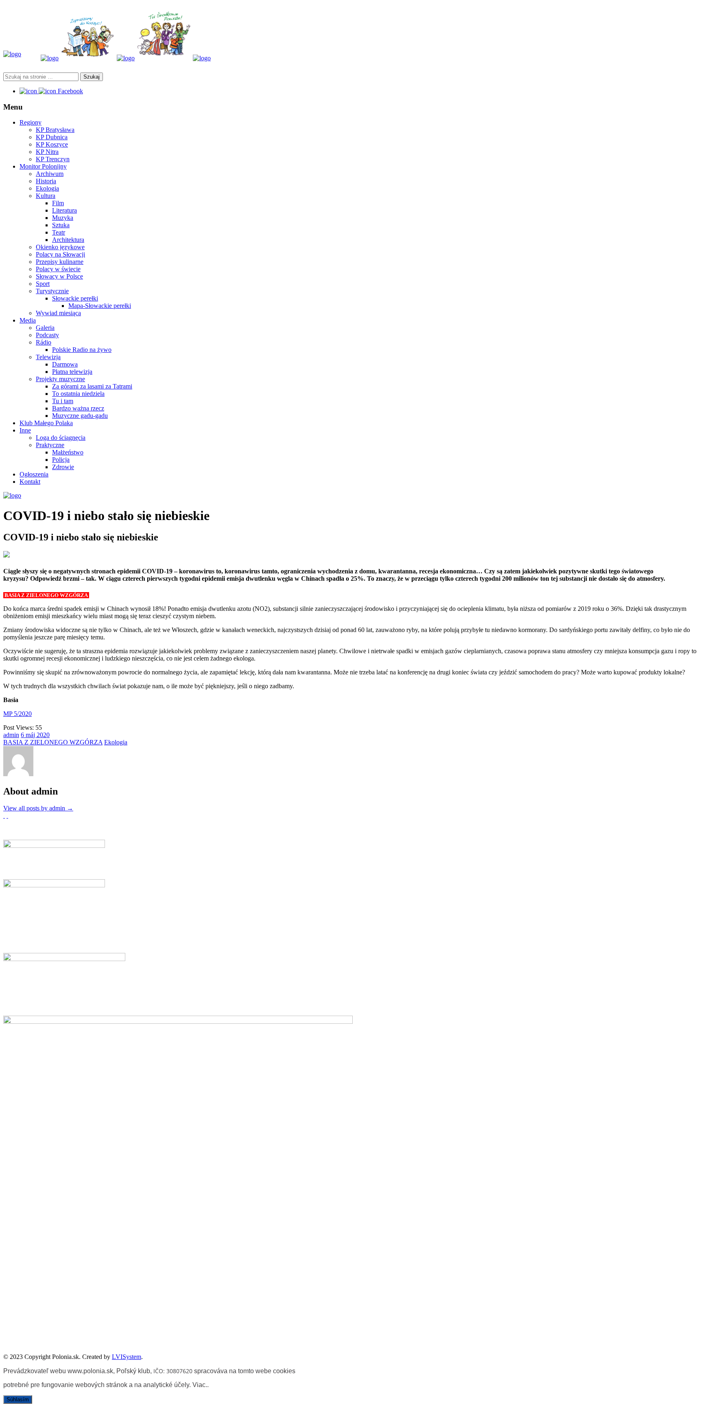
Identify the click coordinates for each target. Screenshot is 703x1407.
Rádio (43, 342)
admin (11, 734)
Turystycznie (52, 291)
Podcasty (47, 334)
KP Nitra (47, 151)
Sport (43, 283)
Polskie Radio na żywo (81, 349)
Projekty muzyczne (60, 378)
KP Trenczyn (53, 159)
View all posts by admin (38, 808)
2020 (43, 734)
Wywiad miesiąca (58, 312)
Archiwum (49, 173)
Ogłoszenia (34, 474)
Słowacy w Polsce (59, 276)
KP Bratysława (55, 129)
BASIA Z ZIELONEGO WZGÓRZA (53, 742)
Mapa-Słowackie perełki (99, 305)
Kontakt (30, 481)
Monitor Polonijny (43, 166)
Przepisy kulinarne (59, 261)
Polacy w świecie (58, 269)
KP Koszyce (52, 144)
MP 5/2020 (17, 713)
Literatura (64, 210)
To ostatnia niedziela (78, 393)
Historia (46, 181)
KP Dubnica (52, 137)
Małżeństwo (67, 452)
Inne (25, 430)
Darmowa (65, 364)
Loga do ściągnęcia (60, 437)
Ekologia (47, 188)
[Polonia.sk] (12, 53)
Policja (61, 459)
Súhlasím (18, 1399)
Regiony (30, 122)
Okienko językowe (60, 247)
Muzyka (62, 217)
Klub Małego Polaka (46, 422)
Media (28, 320)
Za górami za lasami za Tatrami (92, 386)
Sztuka (61, 225)
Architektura (68, 239)
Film (58, 203)
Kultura (45, 195)
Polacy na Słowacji (60, 254)
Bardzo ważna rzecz (78, 408)
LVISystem (126, 1356)
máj (31, 734)
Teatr (58, 232)
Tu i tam (62, 400)
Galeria (45, 327)
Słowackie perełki (75, 298)
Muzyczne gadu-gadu (80, 415)
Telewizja (48, 356)
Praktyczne (50, 444)
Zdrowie (63, 466)
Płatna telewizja (72, 371)
